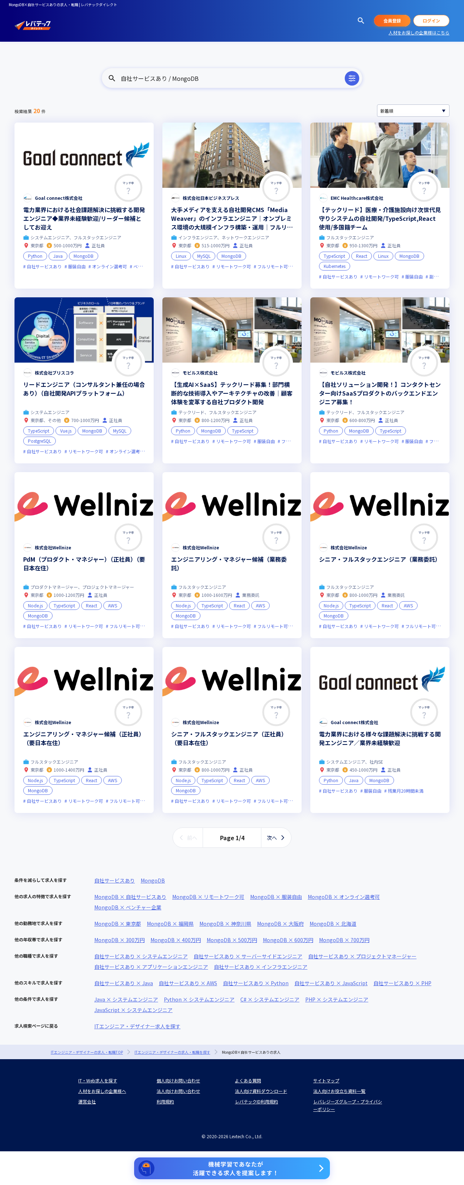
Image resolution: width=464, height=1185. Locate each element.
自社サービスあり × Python (256, 983)
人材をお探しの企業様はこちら (419, 32)
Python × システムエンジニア (199, 999)
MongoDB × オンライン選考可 (344, 896)
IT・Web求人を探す (97, 1080)
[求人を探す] (361, 20)
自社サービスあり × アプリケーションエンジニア (151, 966)
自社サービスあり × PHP (402, 983)
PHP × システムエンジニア (336, 999)
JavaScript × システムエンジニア (133, 1009)
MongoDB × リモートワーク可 (208, 896)
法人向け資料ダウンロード (261, 1091)
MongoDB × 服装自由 (276, 896)
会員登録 (392, 20)
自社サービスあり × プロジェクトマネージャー (362, 956)
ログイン (431, 20)
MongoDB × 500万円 (232, 940)
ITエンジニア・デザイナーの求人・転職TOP (87, 1052)
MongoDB (153, 880)
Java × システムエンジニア (126, 999)
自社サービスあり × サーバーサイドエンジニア (248, 956)
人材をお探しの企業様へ (102, 1091)
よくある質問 (248, 1080)
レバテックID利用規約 (256, 1101)
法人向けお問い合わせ (178, 1091)
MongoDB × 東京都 (117, 923)
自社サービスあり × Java (123, 983)
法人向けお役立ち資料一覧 (339, 1091)
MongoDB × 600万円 (288, 940)
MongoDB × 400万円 (175, 940)
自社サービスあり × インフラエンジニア (260, 966)
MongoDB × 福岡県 (170, 923)
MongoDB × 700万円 (344, 940)
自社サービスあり (114, 880)
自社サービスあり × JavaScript (331, 983)
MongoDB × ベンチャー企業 (127, 907)
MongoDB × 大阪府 (280, 923)
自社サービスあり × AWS (188, 983)
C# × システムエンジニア (269, 999)
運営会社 (87, 1101)
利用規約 (165, 1101)
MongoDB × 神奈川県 (225, 923)
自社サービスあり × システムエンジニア (141, 956)
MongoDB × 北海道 (333, 923)
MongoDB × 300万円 (119, 940)
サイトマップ (326, 1080)
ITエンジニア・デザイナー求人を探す (137, 1026)
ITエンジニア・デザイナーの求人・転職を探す (172, 1052)
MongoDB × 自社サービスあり (130, 896)
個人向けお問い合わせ (178, 1080)
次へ (272, 837)
